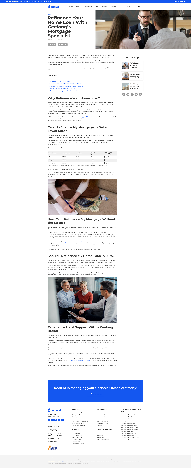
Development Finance (102, 423)
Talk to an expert (96, 394)
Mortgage (62, 44)
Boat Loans (100, 435)
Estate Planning (76, 441)
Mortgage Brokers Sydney (128, 440)
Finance (70, 6)
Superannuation (76, 433)
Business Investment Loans (104, 415)
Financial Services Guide (54, 426)
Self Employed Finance (78, 423)
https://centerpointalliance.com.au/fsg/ (56, 461)
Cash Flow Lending (101, 425)
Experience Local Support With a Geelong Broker (65, 91)
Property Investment (77, 417)
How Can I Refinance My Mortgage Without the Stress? (66, 86)
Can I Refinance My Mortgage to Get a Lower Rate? (65, 83)
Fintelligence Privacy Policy (55, 435)
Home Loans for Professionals (80, 421)
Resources (113, 6)
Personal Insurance (77, 437)
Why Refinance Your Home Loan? (60, 81)
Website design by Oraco (54, 438)
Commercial (87, 6)
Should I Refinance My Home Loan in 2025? (63, 88)
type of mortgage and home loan (74, 242)
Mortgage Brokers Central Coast (129, 421)
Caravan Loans (100, 437)
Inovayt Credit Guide (53, 429)
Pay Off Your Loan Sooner (79, 425)
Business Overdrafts (102, 417)
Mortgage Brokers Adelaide (128, 414)
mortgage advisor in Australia (87, 117)
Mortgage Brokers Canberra (128, 419)
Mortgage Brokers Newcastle (128, 435)
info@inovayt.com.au (53, 416)
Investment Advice (77, 439)
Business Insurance (102, 419)
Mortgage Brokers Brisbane (128, 417)
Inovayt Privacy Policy (53, 431)
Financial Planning (77, 435)
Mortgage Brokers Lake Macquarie (130, 429)
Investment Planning (102, 421)
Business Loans (101, 412)
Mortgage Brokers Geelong (128, 423)
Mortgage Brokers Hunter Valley (129, 427)
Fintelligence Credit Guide (54, 434)
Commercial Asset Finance (103, 439)
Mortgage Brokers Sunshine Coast (130, 437)
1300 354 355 (130, 6)
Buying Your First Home (78, 412)
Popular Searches (52, 441)
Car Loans (99, 433)
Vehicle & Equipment (100, 6)
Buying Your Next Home (78, 415)
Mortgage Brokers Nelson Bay (129, 433)
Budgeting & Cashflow (78, 443)
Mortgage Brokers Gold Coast (129, 425)
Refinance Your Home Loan (79, 419)
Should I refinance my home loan (81, 360)
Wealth (78, 6)
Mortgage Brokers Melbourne (129, 431)
